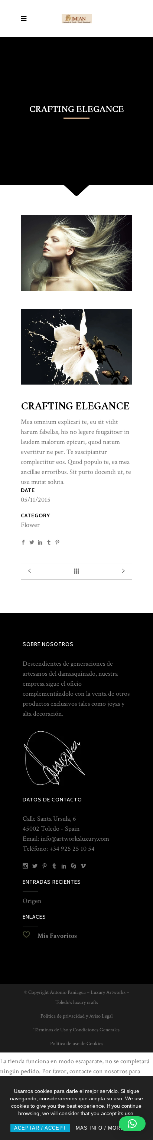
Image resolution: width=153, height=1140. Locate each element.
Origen (32, 901)
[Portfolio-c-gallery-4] (76, 382)
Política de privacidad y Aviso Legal (76, 1016)
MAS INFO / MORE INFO (107, 1128)
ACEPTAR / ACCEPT (40, 1128)
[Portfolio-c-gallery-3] (76, 289)
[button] (132, 1123)
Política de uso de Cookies (76, 1043)
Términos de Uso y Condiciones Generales (76, 1030)
